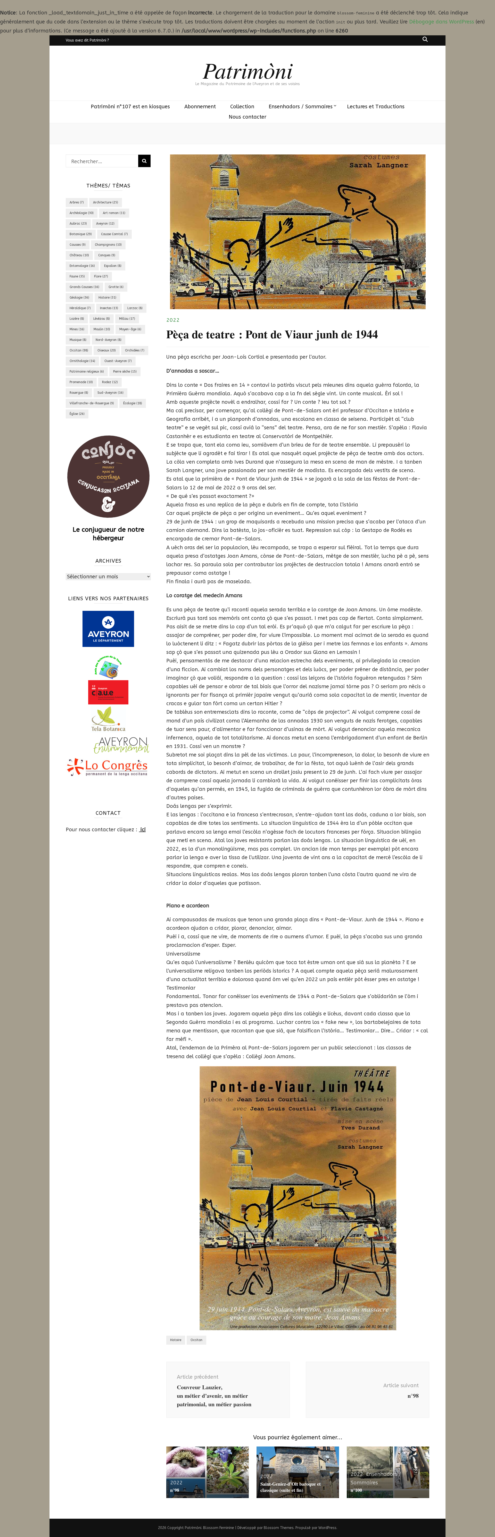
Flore (101, 276)
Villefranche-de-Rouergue (92, 403)
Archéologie (82, 213)
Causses (78, 244)
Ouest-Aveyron (118, 361)
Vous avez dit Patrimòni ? (87, 40)
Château (79, 255)
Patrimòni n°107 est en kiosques (130, 107)
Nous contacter (247, 117)
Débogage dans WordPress (441, 22)
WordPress (327, 1528)
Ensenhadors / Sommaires (301, 107)
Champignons (108, 244)
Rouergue (79, 392)
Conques (106, 255)
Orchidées (134, 350)
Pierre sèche (125, 371)
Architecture (105, 202)
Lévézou (101, 318)
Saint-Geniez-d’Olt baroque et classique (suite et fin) (290, 1487)
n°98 (174, 1490)
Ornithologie (82, 361)
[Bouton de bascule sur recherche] (425, 39)
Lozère (77, 318)
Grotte (116, 287)
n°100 (356, 1490)
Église (77, 414)
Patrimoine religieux (87, 371)
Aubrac (78, 223)
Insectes (109, 308)
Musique (78, 340)
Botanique (81, 234)
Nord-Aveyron (108, 340)
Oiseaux (106, 350)
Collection (242, 107)
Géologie (79, 297)
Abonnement (200, 107)
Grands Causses (84, 287)
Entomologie (82, 266)
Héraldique (80, 308)
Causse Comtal (114, 234)
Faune (77, 276)
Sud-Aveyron (110, 392)
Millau (127, 318)
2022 (173, 320)
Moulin (102, 329)
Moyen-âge (130, 329)
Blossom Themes (279, 1528)
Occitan (196, 1340)
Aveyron (105, 223)
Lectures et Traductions (376, 107)
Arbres (77, 202)
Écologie (132, 403)
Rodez (110, 382)
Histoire (175, 1340)
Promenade (81, 382)
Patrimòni (248, 69)
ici (142, 830)
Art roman (114, 213)
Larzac (135, 308)
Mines (77, 329)
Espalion (112, 266)
